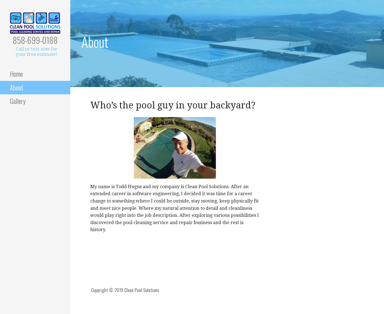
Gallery (18, 101)
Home (16, 74)
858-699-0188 (35, 40)
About (16, 87)
